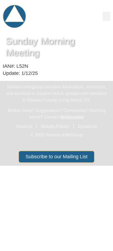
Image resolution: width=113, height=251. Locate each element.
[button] (106, 16)
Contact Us (87, 126)
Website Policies (55, 126)
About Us (24, 126)
